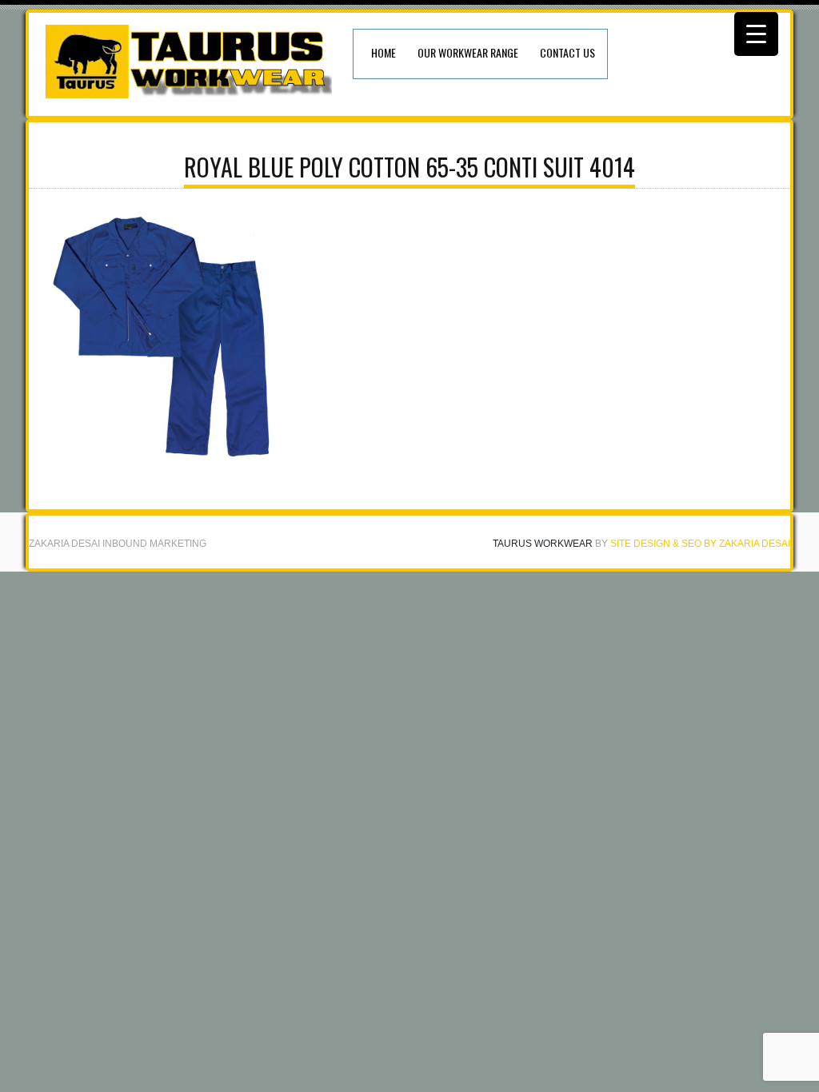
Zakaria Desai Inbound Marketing (117, 543)
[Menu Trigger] (756, 34)
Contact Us (567, 52)
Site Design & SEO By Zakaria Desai (700, 543)
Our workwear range (467, 52)
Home (383, 52)
